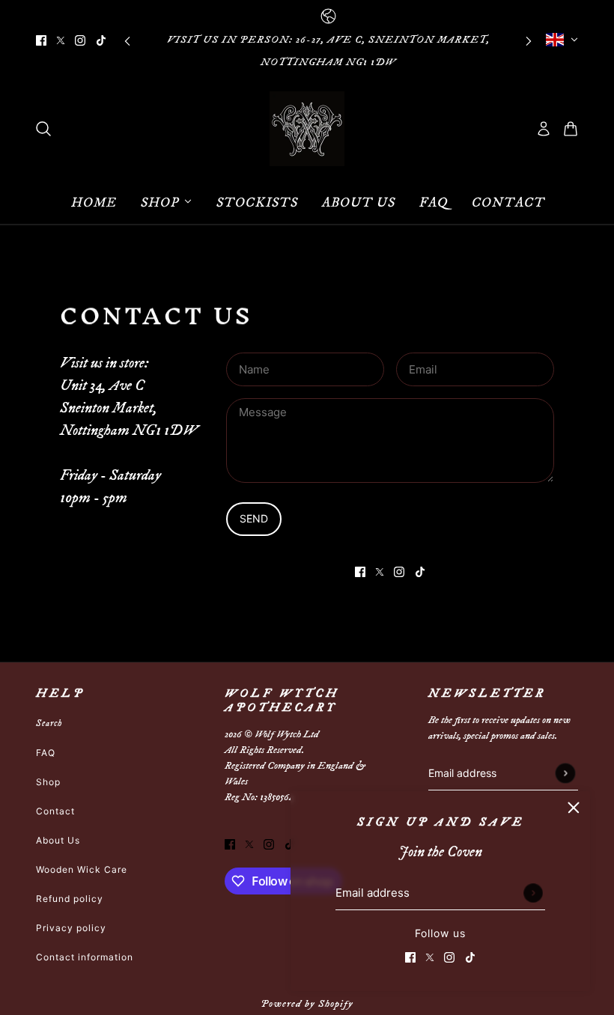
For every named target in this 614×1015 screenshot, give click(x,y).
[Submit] (533, 893)
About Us (58, 840)
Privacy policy (71, 927)
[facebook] (41, 39)
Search (49, 723)
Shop (48, 781)
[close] (573, 807)
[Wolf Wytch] (307, 128)
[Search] (43, 128)
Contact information (84, 957)
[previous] (127, 40)
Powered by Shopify (307, 1004)
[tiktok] (101, 39)
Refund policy (69, 898)
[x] (60, 39)
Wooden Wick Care (81, 869)
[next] (528, 40)
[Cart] (570, 128)
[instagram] (80, 39)
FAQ (45, 752)
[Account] (543, 128)
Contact (55, 811)
